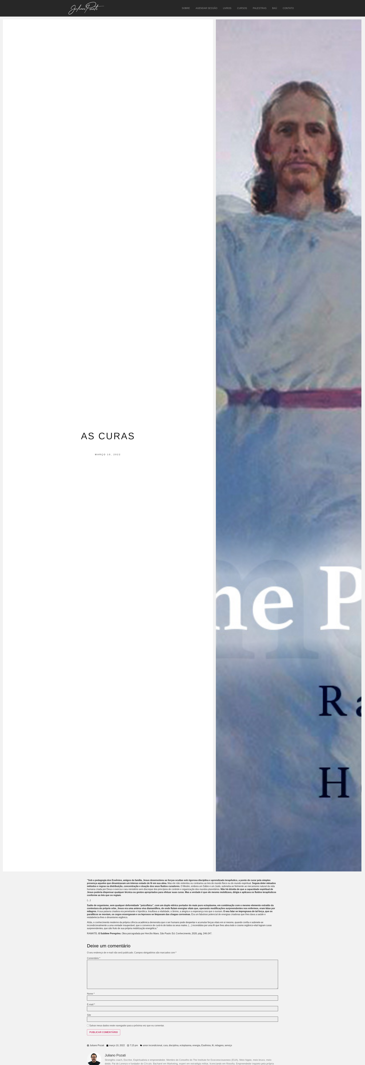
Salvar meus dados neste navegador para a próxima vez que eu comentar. (126, 1025)
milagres (219, 1045)
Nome (91, 994)
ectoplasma (185, 1045)
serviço (228, 1045)
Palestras (259, 8)
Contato (288, 8)
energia (196, 1045)
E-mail (91, 1004)
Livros (227, 8)
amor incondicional (152, 1045)
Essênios (206, 1045)
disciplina (174, 1045)
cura (165, 1045)
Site (89, 1015)
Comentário (93, 958)
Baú (274, 8)
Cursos (242, 8)
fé (213, 1045)
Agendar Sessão (206, 8)
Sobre (186, 8)
